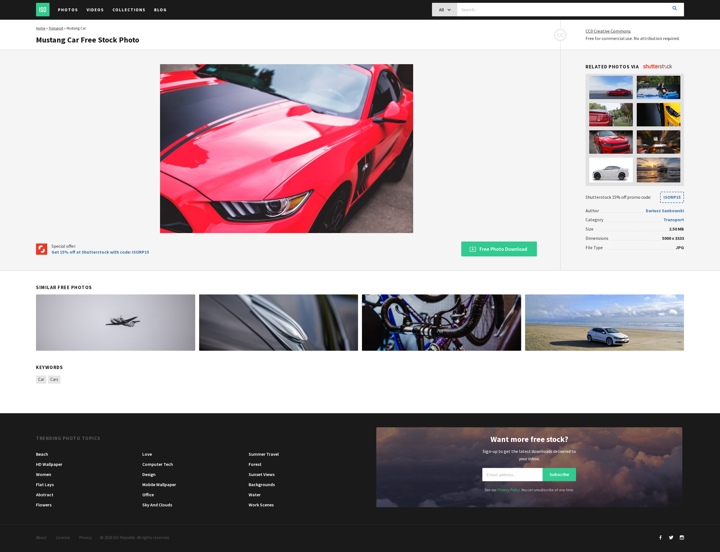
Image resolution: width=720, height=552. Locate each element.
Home (40, 28)
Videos (95, 9)
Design (149, 474)
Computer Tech (157, 464)
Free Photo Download (503, 249)
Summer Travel (264, 454)
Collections (129, 9)
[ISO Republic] (43, 9)
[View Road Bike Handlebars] (441, 322)
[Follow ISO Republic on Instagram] (682, 538)
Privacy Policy (508, 490)
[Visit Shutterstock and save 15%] (657, 67)
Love (147, 454)
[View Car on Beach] (604, 322)
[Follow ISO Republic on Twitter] (671, 538)
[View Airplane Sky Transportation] (115, 322)
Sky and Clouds (157, 505)
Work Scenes (261, 505)
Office (148, 494)
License (63, 537)
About (41, 537)
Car (41, 379)
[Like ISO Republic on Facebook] (660, 538)
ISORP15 (672, 197)
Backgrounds (262, 484)
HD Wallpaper (49, 464)
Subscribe (559, 474)
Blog (160, 9)
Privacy (85, 537)
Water (255, 494)
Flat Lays (45, 484)
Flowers (43, 505)
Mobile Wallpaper (159, 484)
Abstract (44, 494)
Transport (56, 28)
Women (43, 474)
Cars (54, 379)
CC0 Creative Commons (608, 31)
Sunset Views (261, 474)
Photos (68, 9)
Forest (255, 464)
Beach (42, 454)
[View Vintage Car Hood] (278, 322)
